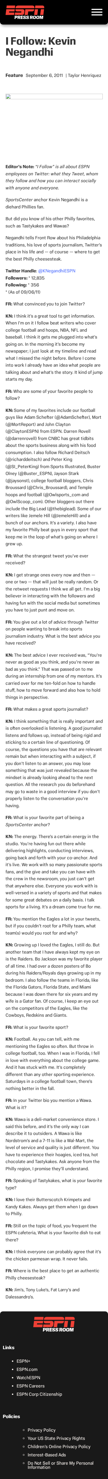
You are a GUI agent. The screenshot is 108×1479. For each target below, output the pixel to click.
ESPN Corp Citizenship (39, 1394)
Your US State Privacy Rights (56, 1438)
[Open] (96, 12)
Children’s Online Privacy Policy (59, 1446)
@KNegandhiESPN (56, 270)
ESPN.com (27, 1369)
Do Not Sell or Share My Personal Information (61, 1465)
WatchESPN (28, 1377)
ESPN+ (23, 1361)
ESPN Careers (31, 1386)
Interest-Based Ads (47, 1454)
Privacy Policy (42, 1430)
